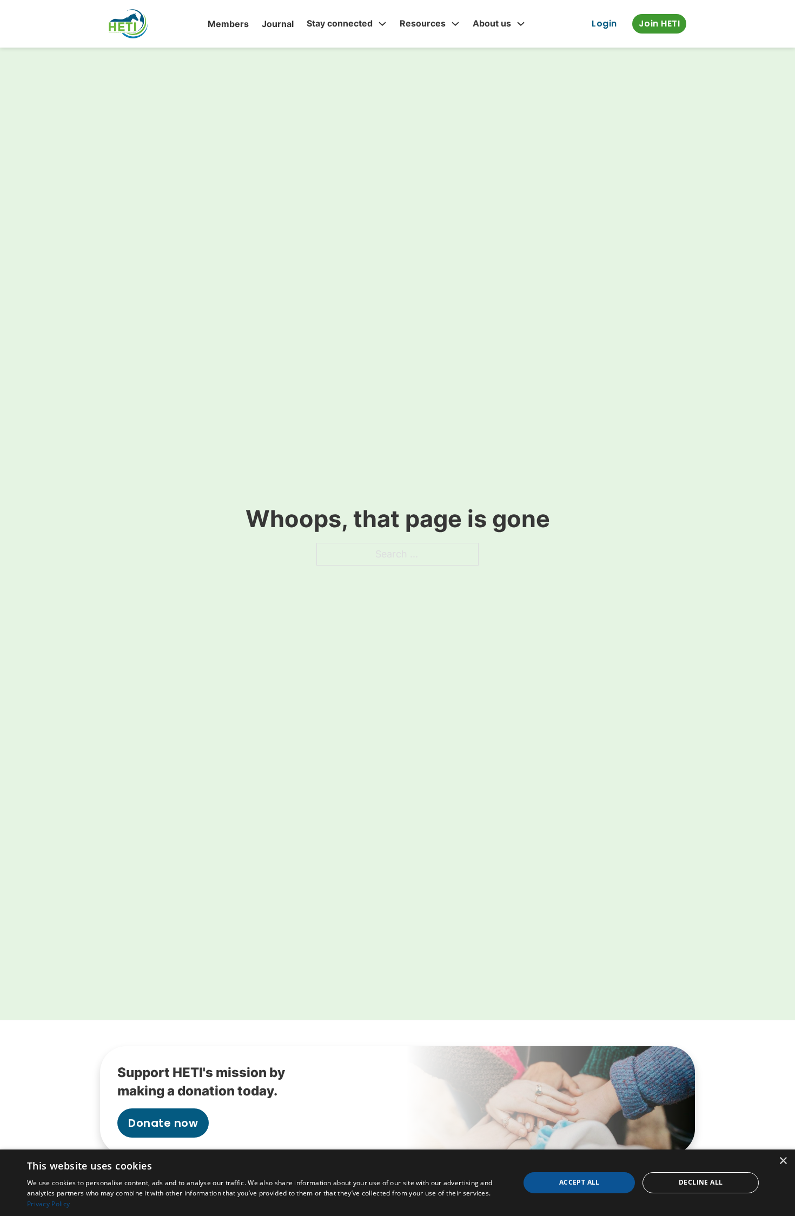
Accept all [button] (579, 1182)
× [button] (783, 1161)
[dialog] (397, 1182)
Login (604, 23)
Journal (278, 23)
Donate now (163, 1123)
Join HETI (659, 23)
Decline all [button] (701, 1182)
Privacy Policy (48, 1203)
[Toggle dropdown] (382, 23)
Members (228, 23)
